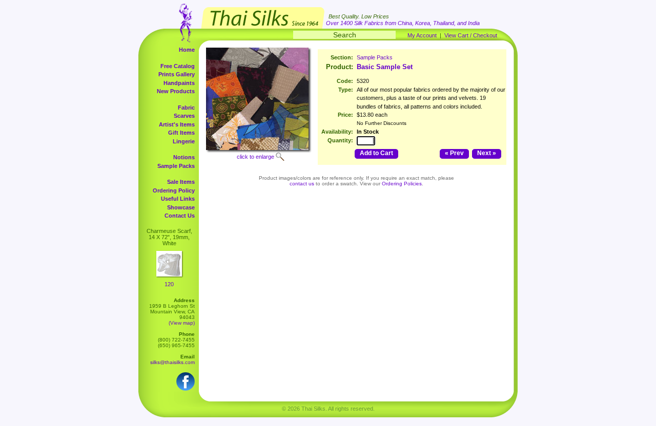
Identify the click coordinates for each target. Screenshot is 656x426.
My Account (422, 35)
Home (187, 50)
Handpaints (179, 83)
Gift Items (181, 133)
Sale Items (181, 182)
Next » (486, 153)
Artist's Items (177, 124)
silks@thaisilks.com (172, 362)
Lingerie (184, 141)
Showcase (181, 207)
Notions (184, 157)
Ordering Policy (174, 190)
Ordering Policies (402, 183)
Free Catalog (177, 66)
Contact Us (180, 215)
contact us (302, 183)
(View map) (182, 323)
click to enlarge (255, 157)
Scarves (184, 116)
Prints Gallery (176, 74)
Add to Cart (376, 153)
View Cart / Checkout (470, 35)
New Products (176, 91)
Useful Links (178, 199)
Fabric (186, 107)
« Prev (454, 153)
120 (169, 284)
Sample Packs (176, 166)
